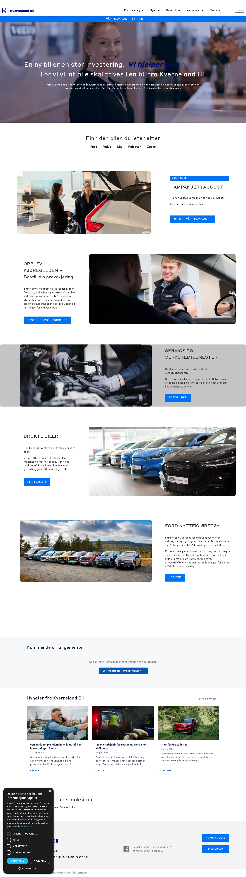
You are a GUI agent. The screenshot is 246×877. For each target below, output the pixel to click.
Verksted (215, 10)
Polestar (134, 146)
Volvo (107, 146)
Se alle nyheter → (209, 699)
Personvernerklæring (60, 873)
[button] (28, 868)
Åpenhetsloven (80, 873)
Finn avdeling (132, 10)
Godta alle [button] (17, 860)
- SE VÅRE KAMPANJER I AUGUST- (123, 19)
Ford (93, 146)
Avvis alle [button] (40, 860)
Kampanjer (193, 10)
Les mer (35, 770)
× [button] (50, 791)
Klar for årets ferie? (174, 744)
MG (119, 146)
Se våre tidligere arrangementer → (123, 671)
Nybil (153, 10)
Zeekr (151, 146)
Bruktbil (171, 10)
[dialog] (28, 831)
